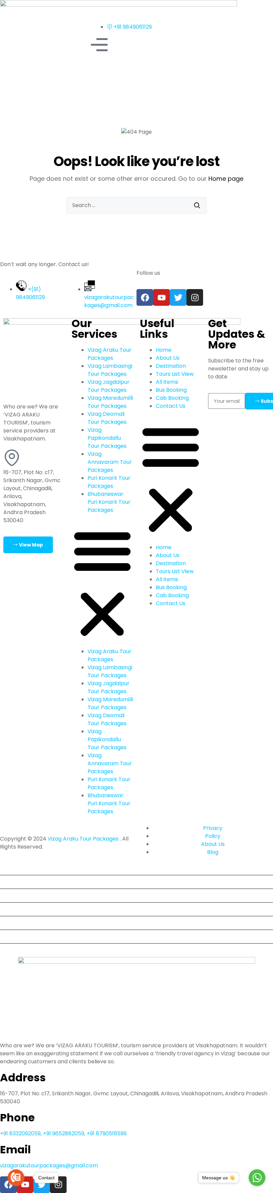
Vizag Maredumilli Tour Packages (110, 402)
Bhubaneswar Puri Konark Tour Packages (109, 502)
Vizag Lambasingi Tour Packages (110, 370)
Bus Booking (171, 390)
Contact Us (170, 406)
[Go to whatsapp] (257, 1177)
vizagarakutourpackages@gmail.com (49, 1165)
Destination (171, 366)
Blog (8, 936)
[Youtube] (161, 297)
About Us (167, 358)
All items (167, 382)
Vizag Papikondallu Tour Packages (107, 438)
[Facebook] (144, 297)
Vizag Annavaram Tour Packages (110, 462)
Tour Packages (22, 895)
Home (163, 350)
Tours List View (175, 374)
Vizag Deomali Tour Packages (107, 418)
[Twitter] (178, 297)
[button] (102, 583)
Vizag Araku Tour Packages (110, 354)
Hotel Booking (21, 923)
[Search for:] (136, 205)
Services (14, 909)
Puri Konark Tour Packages (109, 482)
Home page (225, 178)
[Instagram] (194, 297)
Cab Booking (172, 398)
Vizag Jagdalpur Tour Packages (109, 386)
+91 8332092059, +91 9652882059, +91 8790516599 (63, 1133)
